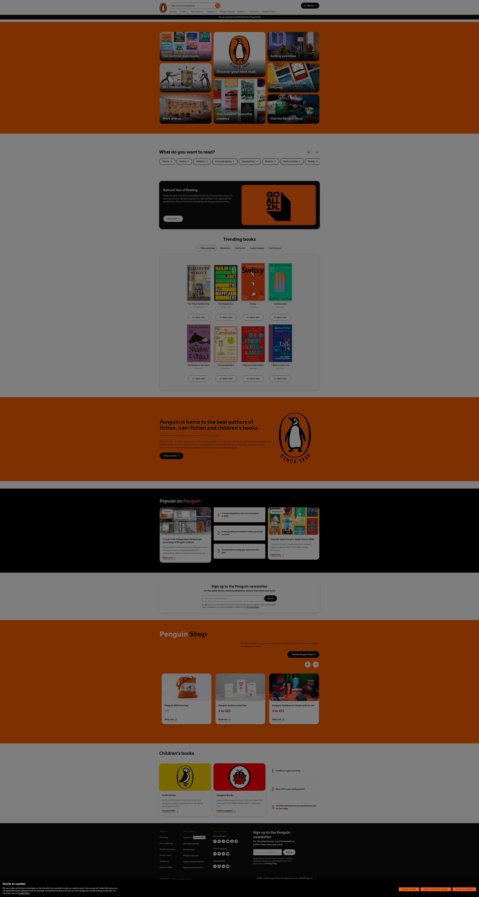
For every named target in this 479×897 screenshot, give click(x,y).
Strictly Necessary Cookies (436, 889)
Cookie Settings (409, 889)
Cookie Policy (23, 893)
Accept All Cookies (464, 889)
